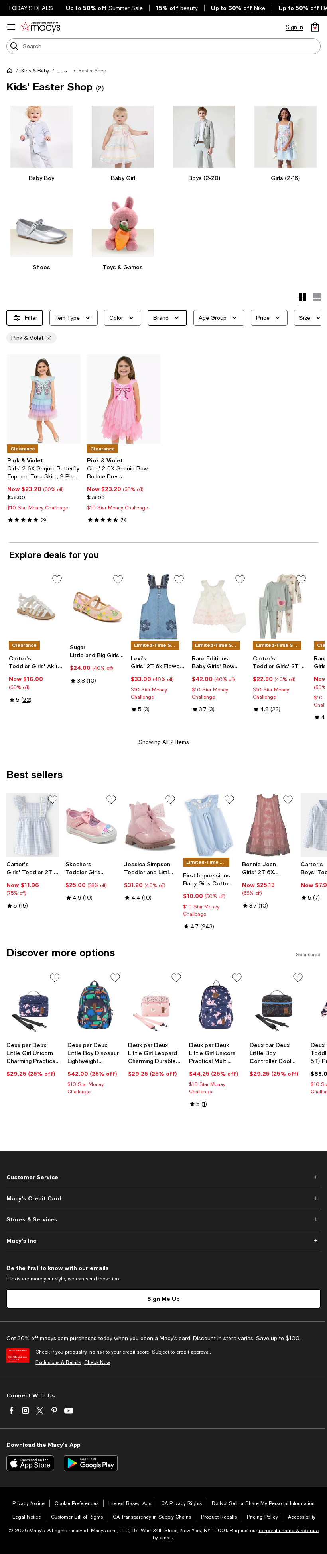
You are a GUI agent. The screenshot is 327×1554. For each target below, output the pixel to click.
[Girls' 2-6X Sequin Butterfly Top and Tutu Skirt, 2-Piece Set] (44, 399)
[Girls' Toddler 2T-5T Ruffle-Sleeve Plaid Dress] (32, 825)
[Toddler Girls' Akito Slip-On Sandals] (36, 606)
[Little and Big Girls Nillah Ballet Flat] (97, 606)
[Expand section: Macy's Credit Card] (163, 1198)
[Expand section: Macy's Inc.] (163, 1240)
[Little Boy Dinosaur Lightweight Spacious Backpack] (94, 1004)
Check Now (97, 1362)
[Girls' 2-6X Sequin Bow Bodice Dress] (123, 399)
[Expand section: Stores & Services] (163, 1219)
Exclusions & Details (58, 1362)
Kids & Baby (35, 71)
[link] (44, 489)
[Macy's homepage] (11, 72)
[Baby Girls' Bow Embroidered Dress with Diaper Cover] (219, 606)
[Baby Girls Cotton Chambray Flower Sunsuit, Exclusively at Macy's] (209, 825)
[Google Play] (91, 1463)
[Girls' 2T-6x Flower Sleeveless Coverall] (158, 606)
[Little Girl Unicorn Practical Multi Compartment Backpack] (216, 1004)
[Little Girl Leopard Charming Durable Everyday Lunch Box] (155, 1004)
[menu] (11, 27)
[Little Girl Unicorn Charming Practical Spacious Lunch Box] (33, 1004)
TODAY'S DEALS (30, 8)
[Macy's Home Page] (40, 27)
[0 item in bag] (315, 27)
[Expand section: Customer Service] (163, 1177)
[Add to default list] (57, 579)
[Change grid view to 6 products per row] (317, 297)
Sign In (294, 27)
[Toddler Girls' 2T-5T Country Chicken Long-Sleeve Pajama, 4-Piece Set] (280, 606)
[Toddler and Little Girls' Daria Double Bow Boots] (150, 825)
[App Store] (30, 1463)
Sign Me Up (163, 1298)
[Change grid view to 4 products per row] (302, 298)
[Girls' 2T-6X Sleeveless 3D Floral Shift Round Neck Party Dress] (268, 825)
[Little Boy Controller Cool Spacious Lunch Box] (277, 1004)
